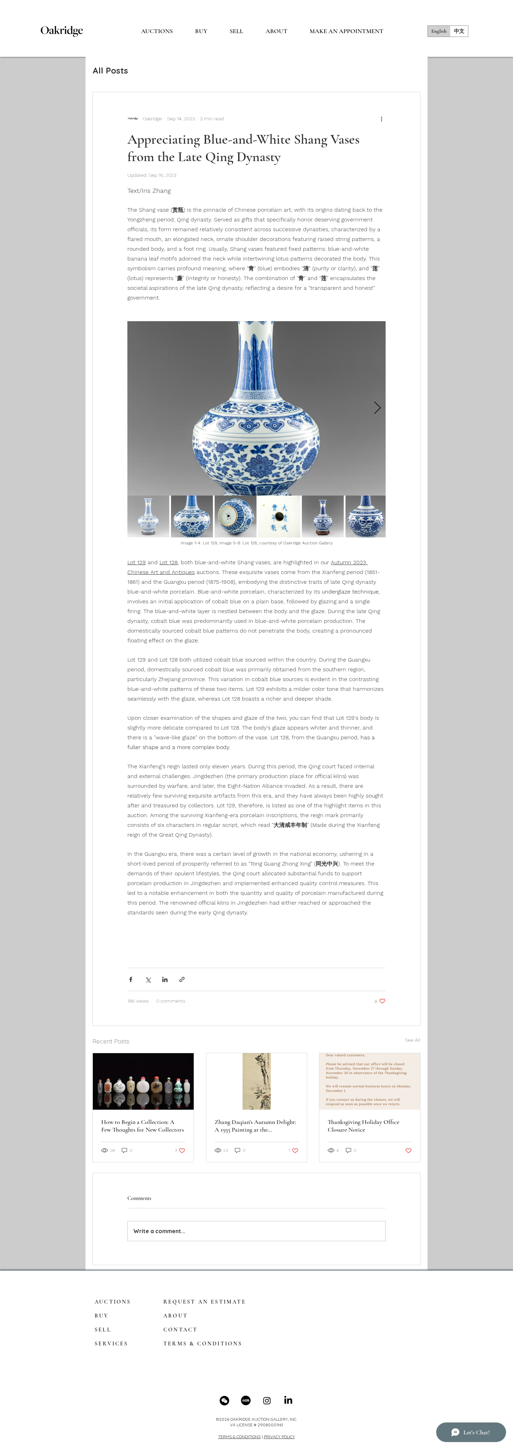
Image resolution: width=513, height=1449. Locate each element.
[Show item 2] (192, 516)
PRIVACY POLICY (279, 1436)
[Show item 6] (366, 516)
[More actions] (381, 118)
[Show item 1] (148, 516)
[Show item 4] (279, 516)
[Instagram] (267, 1400)
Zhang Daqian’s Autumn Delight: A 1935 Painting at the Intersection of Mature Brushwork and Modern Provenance (255, 1125)
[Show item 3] (235, 516)
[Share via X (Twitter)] (147, 979)
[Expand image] (256, 408)
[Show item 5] (323, 516)
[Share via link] (182, 979)
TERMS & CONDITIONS (239, 1436)
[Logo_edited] (246, 1400)
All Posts (110, 70)
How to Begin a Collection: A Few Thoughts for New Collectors (142, 1125)
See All (413, 1040)
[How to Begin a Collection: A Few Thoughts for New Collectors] (143, 1081)
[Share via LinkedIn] (165, 979)
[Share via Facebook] (130, 979)
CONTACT (180, 1329)
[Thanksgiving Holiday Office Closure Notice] (369, 1081)
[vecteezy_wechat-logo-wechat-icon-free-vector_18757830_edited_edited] (224, 1400)
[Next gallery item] (377, 408)
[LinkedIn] (288, 1400)
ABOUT (175, 1315)
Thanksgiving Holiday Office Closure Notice (363, 1125)
